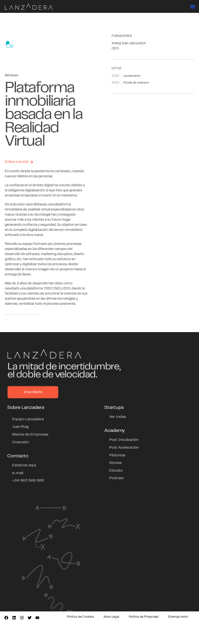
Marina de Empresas (30, 434)
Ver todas (117, 417)
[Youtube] (37, 618)
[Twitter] (29, 618)
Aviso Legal (111, 617)
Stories (115, 463)
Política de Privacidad (143, 617)
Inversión (20, 442)
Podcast (116, 478)
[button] (193, 6)
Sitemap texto (178, 617)
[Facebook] (6, 618)
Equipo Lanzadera (28, 419)
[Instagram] (22, 618)
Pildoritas (117, 455)
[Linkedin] (14, 618)
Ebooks (116, 470)
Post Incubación (123, 440)
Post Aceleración (124, 447)
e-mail (17, 473)
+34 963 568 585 (28, 480)
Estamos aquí (24, 465)
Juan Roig (20, 427)
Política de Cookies (80, 617)
